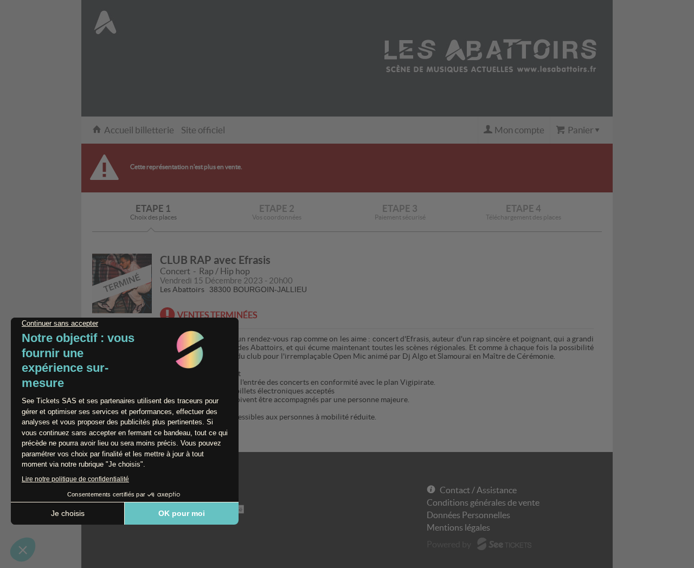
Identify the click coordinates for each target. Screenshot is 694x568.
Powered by (449, 544)
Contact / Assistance (478, 490)
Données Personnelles (468, 515)
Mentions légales (458, 527)
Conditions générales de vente (483, 502)
